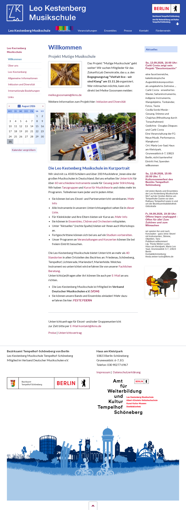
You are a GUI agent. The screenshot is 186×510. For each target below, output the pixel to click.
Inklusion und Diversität (111, 101)
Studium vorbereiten (119, 235)
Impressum (103, 372)
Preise (52, 332)
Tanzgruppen (70, 187)
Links (11, 97)
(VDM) (95, 291)
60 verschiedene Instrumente (72, 183)
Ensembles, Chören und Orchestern (90, 221)
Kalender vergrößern (24, 149)
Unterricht (126, 178)
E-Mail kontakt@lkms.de (85, 326)
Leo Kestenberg (17, 71)
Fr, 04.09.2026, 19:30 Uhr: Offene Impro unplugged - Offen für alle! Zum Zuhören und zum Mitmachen (161, 219)
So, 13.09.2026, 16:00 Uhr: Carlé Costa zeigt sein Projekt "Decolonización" (161, 65)
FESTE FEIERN (82, 300)
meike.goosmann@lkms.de (65, 95)
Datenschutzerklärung (127, 372)
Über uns (13, 65)
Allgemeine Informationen (23, 78)
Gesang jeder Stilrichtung (118, 183)
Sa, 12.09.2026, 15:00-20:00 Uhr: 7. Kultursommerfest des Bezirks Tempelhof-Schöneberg (159, 179)
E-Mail (116, 275)
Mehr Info (121, 216)
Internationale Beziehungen (24, 90)
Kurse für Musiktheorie (98, 187)
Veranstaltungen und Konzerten (96, 239)
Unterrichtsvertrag (70, 332)
